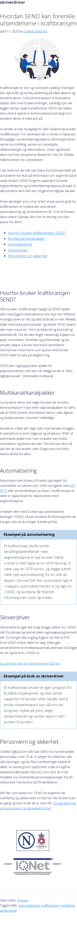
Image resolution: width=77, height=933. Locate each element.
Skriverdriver (18, 250)
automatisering (29, 905)
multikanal (68, 905)
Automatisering (20, 244)
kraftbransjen (50, 905)
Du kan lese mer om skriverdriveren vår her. (30, 663)
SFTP (3, 491)
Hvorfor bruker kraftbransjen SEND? (37, 232)
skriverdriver (8, 910)
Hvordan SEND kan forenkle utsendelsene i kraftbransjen (38, 19)
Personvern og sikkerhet (27, 255)
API (72, 485)
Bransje (22, 900)
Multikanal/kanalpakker (26, 238)
